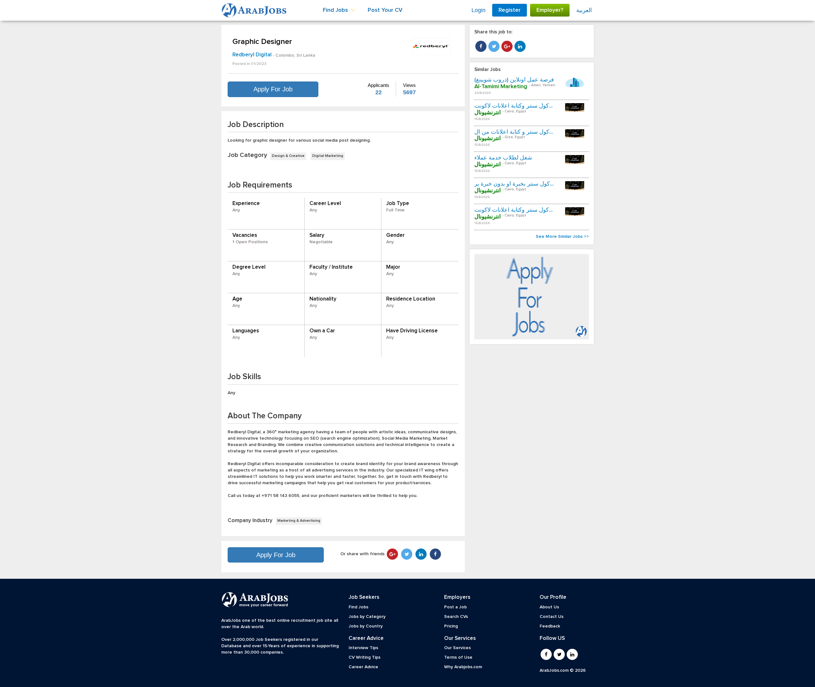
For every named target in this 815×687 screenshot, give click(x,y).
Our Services (457, 648)
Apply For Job (273, 89)
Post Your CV (385, 10)
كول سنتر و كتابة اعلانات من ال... (513, 132)
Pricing (451, 626)
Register (510, 10)
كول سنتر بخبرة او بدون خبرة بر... (514, 184)
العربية (584, 10)
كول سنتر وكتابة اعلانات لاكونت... (513, 106)
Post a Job (455, 607)
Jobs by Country (366, 626)
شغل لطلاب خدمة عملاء (503, 158)
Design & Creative (288, 156)
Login (478, 10)
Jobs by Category (367, 616)
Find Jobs (358, 607)
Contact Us (551, 616)
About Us (549, 607)
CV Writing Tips (364, 657)
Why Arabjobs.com (463, 667)
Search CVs (456, 616)
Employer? (549, 10)
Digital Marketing (327, 156)
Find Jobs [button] (336, 10)
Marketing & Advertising (298, 521)
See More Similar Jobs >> (562, 236)
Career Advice (363, 667)
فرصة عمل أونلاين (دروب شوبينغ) (514, 80)
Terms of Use (458, 657)
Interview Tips (363, 648)
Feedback (550, 626)
